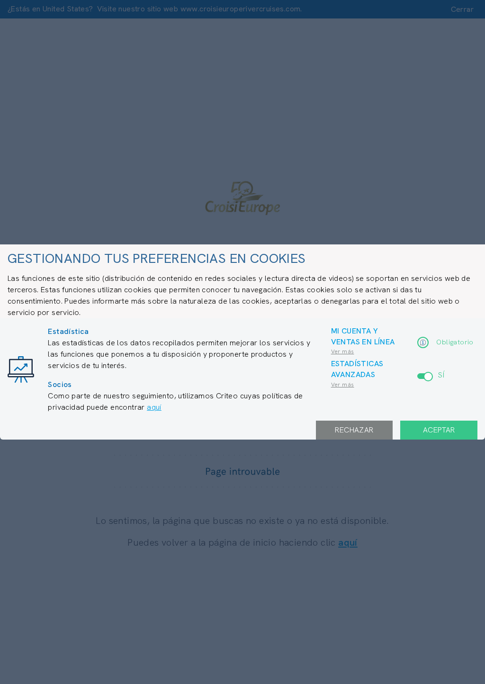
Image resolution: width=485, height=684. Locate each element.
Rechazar (354, 430)
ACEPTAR (439, 430)
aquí (154, 407)
